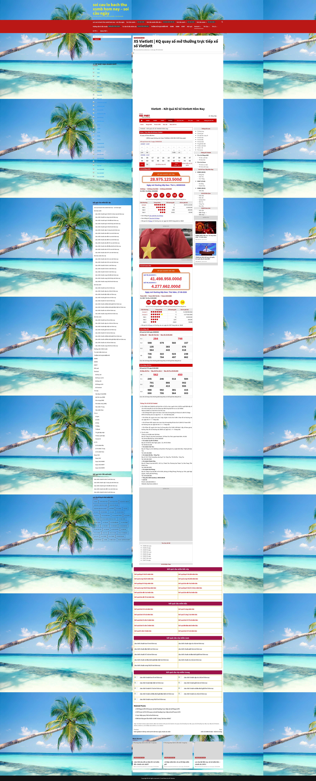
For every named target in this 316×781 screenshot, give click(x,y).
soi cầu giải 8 (97, 522)
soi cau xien (97, 519)
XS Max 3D (99, 98)
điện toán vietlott (158, 723)
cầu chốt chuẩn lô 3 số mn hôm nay (145, 654)
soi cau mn (127, 515)
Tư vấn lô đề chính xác (135, 26)
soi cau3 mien (103, 512)
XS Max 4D (99, 91)
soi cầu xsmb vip (123, 525)
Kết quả (189, 26)
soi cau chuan (120, 512)
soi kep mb (123, 529)
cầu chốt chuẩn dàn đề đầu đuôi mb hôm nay (108, 246)
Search (97, 39)
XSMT (183, 26)
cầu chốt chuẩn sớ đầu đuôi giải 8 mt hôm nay (198, 688)
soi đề (105, 539)
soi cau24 (111, 512)
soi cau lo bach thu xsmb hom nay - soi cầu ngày (145, 49)
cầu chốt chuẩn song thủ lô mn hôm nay (147, 665)
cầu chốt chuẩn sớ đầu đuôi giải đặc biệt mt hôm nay (157, 694)
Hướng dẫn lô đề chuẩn (106, 26)
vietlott (136, 725)
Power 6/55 (99, 95)
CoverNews (163, 778)
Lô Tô (94, 31)
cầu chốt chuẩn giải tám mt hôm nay (195, 683)
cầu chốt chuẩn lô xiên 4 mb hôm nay (105, 272)
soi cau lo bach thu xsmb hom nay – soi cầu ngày (111, 9)
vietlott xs (140, 725)
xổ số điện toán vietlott (150, 725)
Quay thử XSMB (100, 169)
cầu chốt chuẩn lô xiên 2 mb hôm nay (105, 265)
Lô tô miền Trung (101, 161)
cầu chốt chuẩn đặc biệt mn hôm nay (146, 649)
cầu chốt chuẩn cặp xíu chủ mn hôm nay (191, 643)
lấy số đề (111, 508)
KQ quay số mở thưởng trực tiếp (183, 723)
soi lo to (105, 532)
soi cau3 (96, 512)
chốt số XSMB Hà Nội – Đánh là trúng (211, 730)
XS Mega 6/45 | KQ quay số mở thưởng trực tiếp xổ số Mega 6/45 (158, 709)
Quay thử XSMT (100, 172)
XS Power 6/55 (99, 378)
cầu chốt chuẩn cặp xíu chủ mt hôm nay (197, 677)
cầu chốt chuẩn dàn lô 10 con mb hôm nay (107, 249)
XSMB (172, 26)
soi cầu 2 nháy (121, 519)
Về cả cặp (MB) (100, 109)
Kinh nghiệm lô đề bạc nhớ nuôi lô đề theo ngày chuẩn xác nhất (152, 730)
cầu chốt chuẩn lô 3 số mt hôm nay (151, 688)
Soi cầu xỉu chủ (97, 529)
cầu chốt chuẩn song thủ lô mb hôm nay (106, 281)
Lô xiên (98, 128)
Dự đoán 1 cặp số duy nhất (100, 505)
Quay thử (103, 31)
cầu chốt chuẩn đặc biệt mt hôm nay (152, 683)
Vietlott (196, 26)
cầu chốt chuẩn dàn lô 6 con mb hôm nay (106, 259)
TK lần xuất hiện (100, 147)
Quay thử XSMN (100, 176)
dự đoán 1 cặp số (124, 501)
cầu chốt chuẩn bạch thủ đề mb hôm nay (106, 220)
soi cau (125, 508)
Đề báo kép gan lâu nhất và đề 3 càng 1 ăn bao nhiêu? (153, 718)
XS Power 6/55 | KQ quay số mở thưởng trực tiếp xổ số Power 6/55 (158, 712)
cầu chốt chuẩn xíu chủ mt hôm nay (195, 694)
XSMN (177, 26)
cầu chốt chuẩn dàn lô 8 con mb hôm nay (106, 262)
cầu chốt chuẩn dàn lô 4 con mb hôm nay (106, 252)
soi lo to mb (113, 532)
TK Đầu (97, 426)
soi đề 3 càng (112, 539)
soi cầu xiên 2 (105, 525)
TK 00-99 (99, 150)
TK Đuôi (97, 429)
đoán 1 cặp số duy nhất (124, 539)
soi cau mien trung (117, 515)
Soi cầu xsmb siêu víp (160, 22)
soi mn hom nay (98, 539)
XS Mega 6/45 (100, 87)
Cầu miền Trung (100, 121)
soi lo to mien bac (122, 532)
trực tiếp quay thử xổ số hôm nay (147, 715)
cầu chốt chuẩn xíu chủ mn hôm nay (190, 660)
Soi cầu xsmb (135, 22)
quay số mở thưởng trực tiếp (199, 723)
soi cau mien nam (105, 515)
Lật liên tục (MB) (101, 106)
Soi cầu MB (105, 522)
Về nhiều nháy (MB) (101, 113)
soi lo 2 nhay (97, 532)
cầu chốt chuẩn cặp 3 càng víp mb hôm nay (107, 230)
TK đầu (98, 135)
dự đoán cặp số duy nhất (100, 508)
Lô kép (98, 132)
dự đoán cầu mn (114, 505)
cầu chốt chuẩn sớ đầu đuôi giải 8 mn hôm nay (193, 654)
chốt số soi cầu (104, 501)
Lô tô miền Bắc (100, 154)
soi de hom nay (115, 529)
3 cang (95, 501)
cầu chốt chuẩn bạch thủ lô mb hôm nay (106, 227)
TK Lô (214, 26)
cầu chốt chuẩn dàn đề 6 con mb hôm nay (107, 236)
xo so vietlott (159, 725)
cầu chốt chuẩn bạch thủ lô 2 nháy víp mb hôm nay (109, 214)
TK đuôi (99, 139)
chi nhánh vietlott (141, 723)
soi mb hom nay (120, 536)
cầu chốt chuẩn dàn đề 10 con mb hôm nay (107, 243)
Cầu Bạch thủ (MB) (100, 394)
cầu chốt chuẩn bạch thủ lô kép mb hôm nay (107, 223)
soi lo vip (96, 536)
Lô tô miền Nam (100, 158)
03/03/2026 (160, 49)
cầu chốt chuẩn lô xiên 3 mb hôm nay (105, 268)
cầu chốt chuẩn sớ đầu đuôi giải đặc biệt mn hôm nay (151, 660)
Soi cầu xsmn (206, 22)
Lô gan (98, 124)
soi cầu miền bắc (114, 522)
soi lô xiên (103, 536)
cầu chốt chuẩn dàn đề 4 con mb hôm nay (107, 233)
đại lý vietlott (149, 723)
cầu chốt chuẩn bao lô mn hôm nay (145, 643)
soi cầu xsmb (114, 525)
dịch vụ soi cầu (114, 501)
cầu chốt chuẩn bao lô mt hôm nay (151, 677)
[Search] (222, 22)
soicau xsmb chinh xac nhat (109, 519)
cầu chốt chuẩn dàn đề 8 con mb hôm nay (107, 239)
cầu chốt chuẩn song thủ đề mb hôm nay (106, 275)
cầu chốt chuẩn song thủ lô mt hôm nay (153, 699)
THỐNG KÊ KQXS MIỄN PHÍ (159, 26)
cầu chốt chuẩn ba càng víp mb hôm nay (106, 217)
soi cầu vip (96, 525)
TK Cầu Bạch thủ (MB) (102, 102)
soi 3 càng (118, 508)
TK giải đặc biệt (100, 143)
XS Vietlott (98, 387)
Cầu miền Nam (100, 117)
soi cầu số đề (124, 522)
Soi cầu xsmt (185, 22)
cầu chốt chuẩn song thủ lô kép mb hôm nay (107, 278)
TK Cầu (205, 26)
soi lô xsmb (111, 536)
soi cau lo (96, 515)
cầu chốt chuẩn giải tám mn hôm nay (190, 649)
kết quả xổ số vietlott (168, 723)
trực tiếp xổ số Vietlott (213, 723)
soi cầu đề (106, 529)
